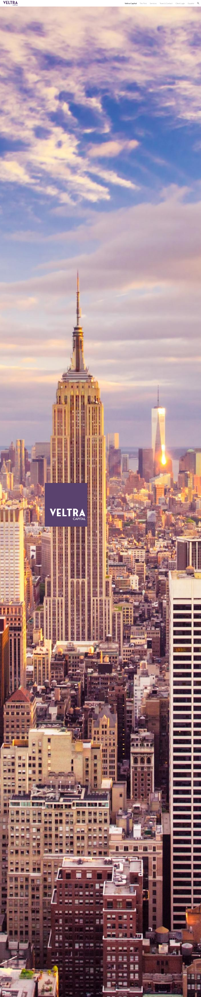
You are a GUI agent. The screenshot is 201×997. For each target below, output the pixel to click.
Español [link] (191, 3)
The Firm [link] (143, 3)
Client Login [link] (180, 3)
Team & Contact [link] (166, 3)
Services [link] (153, 3)
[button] (198, 3)
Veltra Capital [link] (131, 3)
